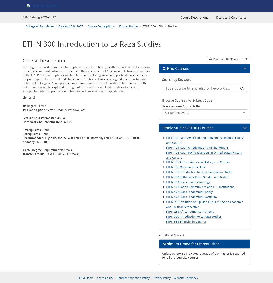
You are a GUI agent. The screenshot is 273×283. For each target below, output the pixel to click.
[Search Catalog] (242, 88)
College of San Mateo (40, 26)
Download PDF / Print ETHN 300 (230, 59)
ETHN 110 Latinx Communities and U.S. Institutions (200, 187)
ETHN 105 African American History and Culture (198, 162)
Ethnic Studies (128, 26)
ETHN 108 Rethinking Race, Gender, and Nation (197, 177)
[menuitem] (194, 17)
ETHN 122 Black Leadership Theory (189, 192)
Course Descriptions (194, 17)
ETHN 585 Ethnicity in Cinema (186, 221)
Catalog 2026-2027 (70, 26)
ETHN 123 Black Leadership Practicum (191, 197)
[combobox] (204, 112)
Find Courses (177, 69)
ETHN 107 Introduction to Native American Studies (200, 172)
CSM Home (86, 278)
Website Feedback (186, 278)
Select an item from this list (181, 106)
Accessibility (105, 278)
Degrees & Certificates (231, 17)
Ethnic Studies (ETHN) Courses (188, 128)
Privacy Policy (162, 278)
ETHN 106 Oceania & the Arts (185, 167)
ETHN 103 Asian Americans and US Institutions (197, 147)
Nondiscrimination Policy (133, 278)
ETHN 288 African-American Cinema (190, 211)
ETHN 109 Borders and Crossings (188, 182)
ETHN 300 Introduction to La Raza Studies (194, 216)
